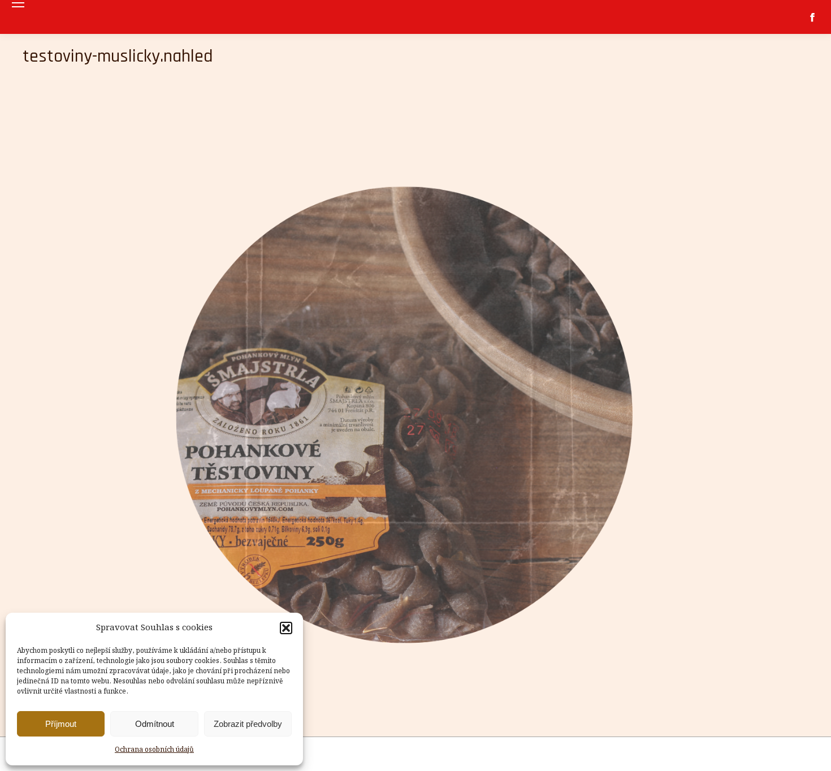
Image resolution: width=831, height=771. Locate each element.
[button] (286, 628)
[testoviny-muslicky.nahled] (415, 405)
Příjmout (60, 724)
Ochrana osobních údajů (154, 749)
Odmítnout (154, 724)
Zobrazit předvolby (248, 724)
